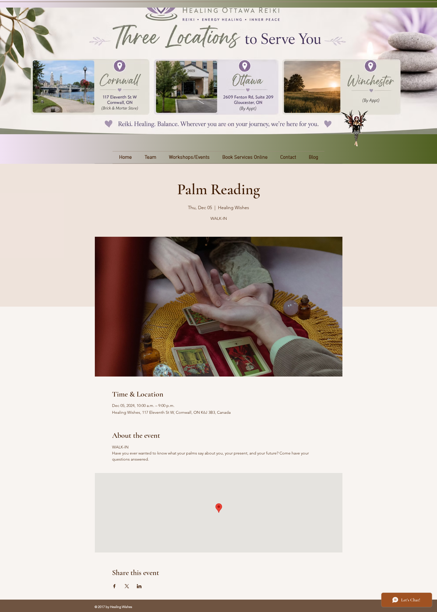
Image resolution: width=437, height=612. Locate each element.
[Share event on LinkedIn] (139, 586)
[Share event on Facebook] (114, 586)
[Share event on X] (126, 586)
